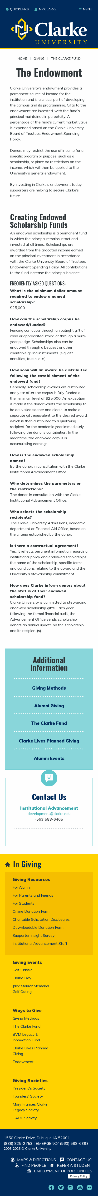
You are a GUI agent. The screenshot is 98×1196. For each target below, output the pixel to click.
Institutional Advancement (49, 808)
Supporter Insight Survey (34, 935)
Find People (33, 1165)
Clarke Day (22, 977)
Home (22, 59)
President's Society (29, 1088)
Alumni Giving (49, 705)
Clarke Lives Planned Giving (49, 740)
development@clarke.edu (49, 813)
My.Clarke (47, 9)
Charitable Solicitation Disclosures (41, 919)
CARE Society (25, 1117)
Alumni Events (49, 758)
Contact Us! (79, 1159)
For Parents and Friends (33, 895)
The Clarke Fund (66, 59)
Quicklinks (19, 9)
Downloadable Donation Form (38, 927)
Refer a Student (74, 1165)
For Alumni (21, 887)
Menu (87, 9)
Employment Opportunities (62, 1171)
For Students (23, 903)
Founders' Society (28, 1096)
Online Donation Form (31, 911)
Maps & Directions (36, 1159)
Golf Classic (22, 969)
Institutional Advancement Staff (40, 943)
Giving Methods (49, 688)
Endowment (23, 1061)
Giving (39, 59)
